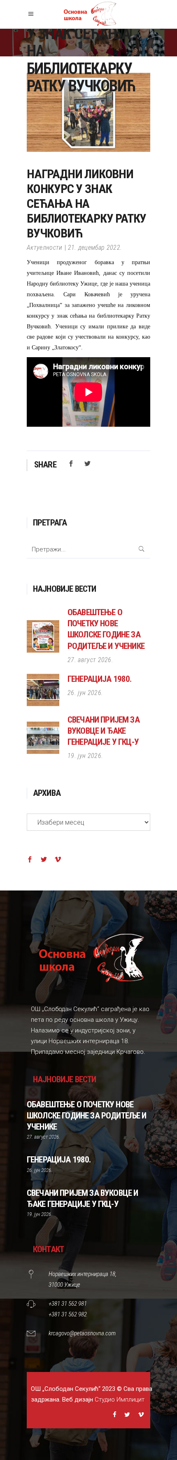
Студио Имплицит (119, 1399)
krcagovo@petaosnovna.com (82, 1333)
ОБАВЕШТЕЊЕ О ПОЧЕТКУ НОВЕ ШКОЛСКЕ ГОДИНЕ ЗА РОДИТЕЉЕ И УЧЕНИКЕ (86, 1116)
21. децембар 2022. (95, 247)
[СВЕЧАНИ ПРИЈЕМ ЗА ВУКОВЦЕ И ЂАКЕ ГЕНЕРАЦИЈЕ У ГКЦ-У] (43, 737)
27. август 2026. (90, 660)
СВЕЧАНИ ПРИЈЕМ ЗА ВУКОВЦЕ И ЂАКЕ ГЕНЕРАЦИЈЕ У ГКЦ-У (104, 731)
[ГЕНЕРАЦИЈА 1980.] (43, 690)
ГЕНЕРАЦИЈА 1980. (100, 679)
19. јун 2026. (85, 756)
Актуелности (45, 247)
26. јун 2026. (85, 693)
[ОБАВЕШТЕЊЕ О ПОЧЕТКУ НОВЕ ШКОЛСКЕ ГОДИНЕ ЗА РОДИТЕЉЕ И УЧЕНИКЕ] (43, 636)
